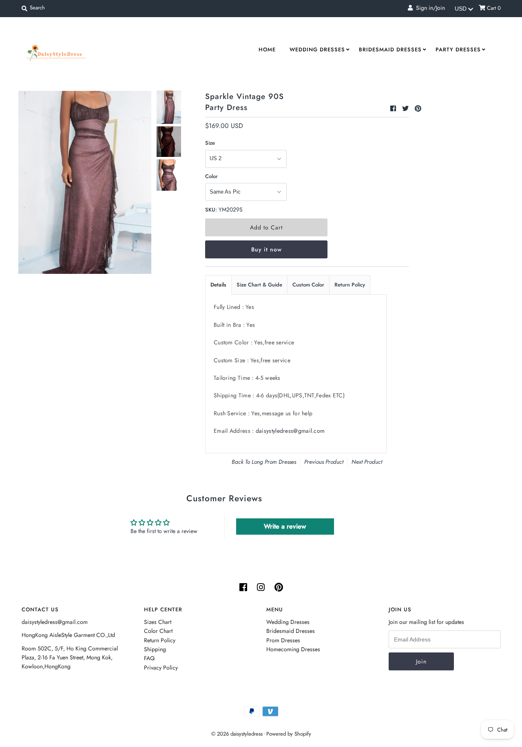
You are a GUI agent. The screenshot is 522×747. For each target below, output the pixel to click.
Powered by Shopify (288, 734)
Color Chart (158, 631)
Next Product (367, 462)
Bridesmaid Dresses (390, 49)
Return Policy (349, 285)
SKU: (211, 210)
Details (218, 285)
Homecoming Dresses (293, 649)
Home (267, 49)
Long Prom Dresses (274, 462)
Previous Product (323, 462)
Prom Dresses (283, 640)
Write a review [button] (285, 526)
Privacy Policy (161, 667)
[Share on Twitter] (406, 108)
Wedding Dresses (317, 49)
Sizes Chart (157, 622)
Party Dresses (458, 49)
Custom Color (308, 285)
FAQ (149, 658)
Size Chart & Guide (259, 285)
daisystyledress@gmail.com (290, 431)
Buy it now (266, 249)
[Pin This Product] (418, 108)
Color (211, 176)
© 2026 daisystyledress (237, 734)
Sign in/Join (429, 8)
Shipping (155, 649)
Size (210, 143)
